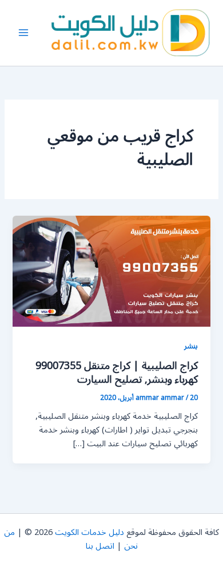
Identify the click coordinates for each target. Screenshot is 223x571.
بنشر (191, 346)
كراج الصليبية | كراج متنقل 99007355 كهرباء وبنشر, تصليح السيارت (116, 372)
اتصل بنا (100, 546)
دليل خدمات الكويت (89, 532)
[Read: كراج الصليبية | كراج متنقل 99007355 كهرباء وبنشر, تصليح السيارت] (111, 271)
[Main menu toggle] (23, 33)
